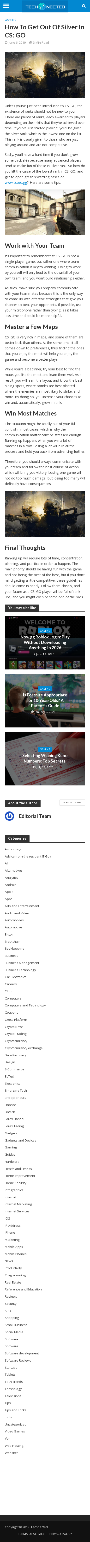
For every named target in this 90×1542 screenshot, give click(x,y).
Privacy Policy (60, 1534)
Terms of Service (31, 1534)
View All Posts (72, 802)
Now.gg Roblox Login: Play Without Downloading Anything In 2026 (45, 642)
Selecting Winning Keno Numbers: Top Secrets (45, 758)
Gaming (11, 20)
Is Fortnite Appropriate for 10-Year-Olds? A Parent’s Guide (45, 700)
